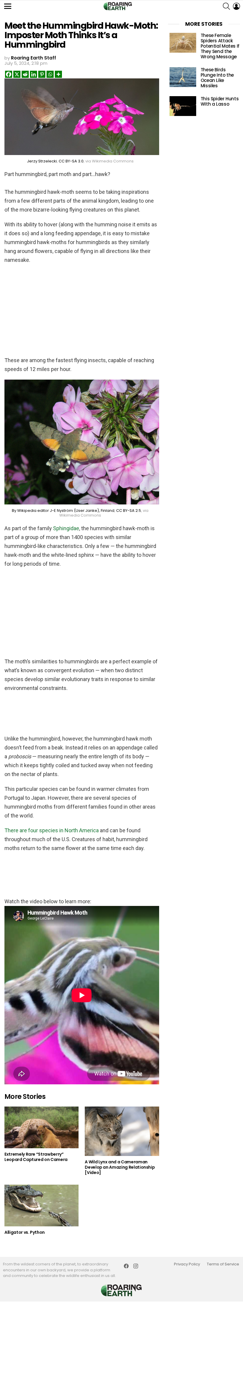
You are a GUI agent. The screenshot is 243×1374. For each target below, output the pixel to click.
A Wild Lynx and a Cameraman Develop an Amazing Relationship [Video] (120, 1167)
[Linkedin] (33, 74)
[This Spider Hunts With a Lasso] (183, 106)
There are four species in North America (52, 830)
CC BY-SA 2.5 (128, 510)
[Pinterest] (41, 74)
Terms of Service (223, 1264)
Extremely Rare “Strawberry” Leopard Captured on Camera (36, 1157)
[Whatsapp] (50, 74)
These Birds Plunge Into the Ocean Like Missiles (217, 78)
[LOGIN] (236, 6)
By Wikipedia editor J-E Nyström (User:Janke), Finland (63, 510)
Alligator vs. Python (24, 1232)
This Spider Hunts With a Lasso (220, 101)
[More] (58, 74)
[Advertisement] (81, 307)
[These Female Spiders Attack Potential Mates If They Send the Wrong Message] (183, 43)
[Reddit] (25, 74)
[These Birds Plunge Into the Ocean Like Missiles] (183, 77)
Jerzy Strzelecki (42, 161)
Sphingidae (66, 528)
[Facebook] (8, 74)
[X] (16, 74)
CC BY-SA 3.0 (71, 161)
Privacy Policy (187, 1264)
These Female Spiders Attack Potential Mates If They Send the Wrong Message (220, 46)
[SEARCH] (226, 6)
